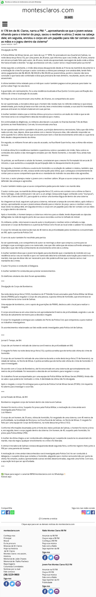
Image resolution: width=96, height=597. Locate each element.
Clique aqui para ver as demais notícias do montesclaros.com (48, 524)
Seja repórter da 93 (50, 580)
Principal (7, 538)
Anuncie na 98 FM (50, 535)
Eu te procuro (10, 543)
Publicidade (47, 582)
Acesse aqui (6, 476)
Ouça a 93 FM (48, 572)
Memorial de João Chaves (15, 559)
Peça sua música (49, 543)
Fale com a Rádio (49, 546)
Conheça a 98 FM (49, 541)
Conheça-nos (9, 535)
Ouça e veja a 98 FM (50, 538)
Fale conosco (9, 571)
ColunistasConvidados (13, 566)
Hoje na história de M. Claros (11, 549)
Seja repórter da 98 (50, 548)
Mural (6, 541)
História (7, 556)
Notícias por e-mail (12, 569)
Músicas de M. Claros (13, 546)
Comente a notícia (49, 518)
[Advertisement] (48, 491)
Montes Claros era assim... (15, 553)
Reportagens (9, 564)
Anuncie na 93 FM (50, 569)
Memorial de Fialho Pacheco (16, 561)
